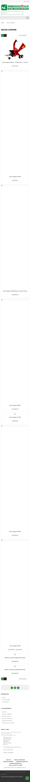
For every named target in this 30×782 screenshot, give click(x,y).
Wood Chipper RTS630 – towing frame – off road (15, 62)
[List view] (5, 35)
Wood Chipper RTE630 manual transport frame (15, 291)
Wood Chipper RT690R (15, 531)
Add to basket (11, 57)
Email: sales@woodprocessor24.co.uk (12, 747)
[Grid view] (2, 35)
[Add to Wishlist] (15, 57)
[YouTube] (18, 688)
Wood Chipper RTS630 (15, 176)
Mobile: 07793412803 (8, 752)
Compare (19, 57)
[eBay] (15, 688)
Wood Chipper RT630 (15, 645)
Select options (11, 599)
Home (2, 22)
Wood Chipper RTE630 (15, 405)
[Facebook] (12, 688)
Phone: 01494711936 (8, 750)
